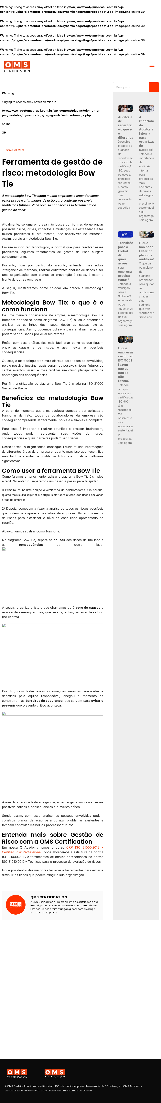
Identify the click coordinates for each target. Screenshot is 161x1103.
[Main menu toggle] (152, 66)
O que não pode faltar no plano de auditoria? (147, 251)
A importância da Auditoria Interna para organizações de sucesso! (149, 133)
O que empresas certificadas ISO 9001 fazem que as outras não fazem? (127, 364)
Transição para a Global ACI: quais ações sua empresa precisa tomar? (126, 261)
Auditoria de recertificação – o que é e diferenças (129, 127)
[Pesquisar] (154, 87)
